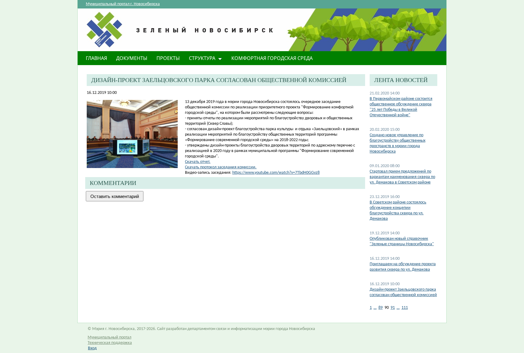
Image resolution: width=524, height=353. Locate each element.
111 (404, 307)
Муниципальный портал (109, 337)
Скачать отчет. (197, 162)
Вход (92, 348)
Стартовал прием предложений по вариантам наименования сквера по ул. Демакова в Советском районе (402, 177)
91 (393, 307)
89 (380, 307)
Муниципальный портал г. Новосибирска (123, 4)
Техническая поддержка (110, 343)
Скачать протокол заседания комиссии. (221, 167)
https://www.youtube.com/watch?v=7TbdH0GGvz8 (276, 172)
